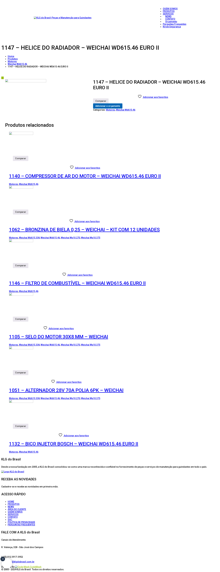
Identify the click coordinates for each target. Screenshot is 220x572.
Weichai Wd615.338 (29, 237)
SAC (10, 519)
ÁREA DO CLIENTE (17, 509)
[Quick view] (10, 162)
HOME (11, 501)
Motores (12, 61)
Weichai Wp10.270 (70, 237)
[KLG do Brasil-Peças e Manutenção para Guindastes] (62, 17)
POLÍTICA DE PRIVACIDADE (21, 522)
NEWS (11, 506)
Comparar (100, 101)
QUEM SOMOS (15, 512)
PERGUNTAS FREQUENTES (21, 524)
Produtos (13, 59)
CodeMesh (35, 567)
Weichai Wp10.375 (90, 237)
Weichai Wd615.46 (17, 64)
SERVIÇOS (13, 514)
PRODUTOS (13, 504)
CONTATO (13, 517)
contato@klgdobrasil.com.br (19, 561)
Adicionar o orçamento (107, 106)
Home (11, 56)
